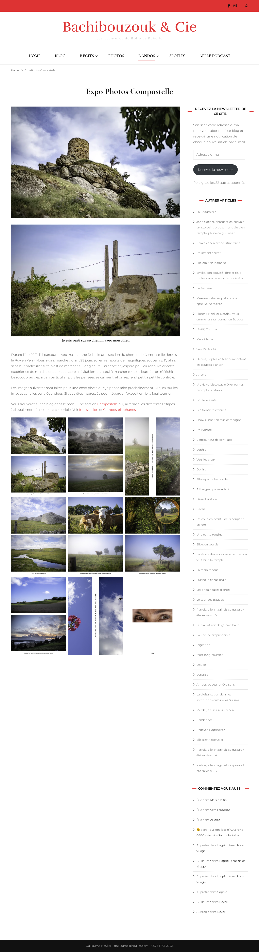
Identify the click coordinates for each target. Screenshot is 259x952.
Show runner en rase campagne (218, 420)
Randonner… (205, 720)
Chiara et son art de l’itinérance (218, 243)
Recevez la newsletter (215, 170)
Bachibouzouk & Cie (129, 27)
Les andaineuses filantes (213, 590)
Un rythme (204, 430)
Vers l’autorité (206, 349)
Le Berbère (204, 288)
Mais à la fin (204, 339)
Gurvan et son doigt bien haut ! (218, 625)
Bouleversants (206, 400)
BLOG (60, 55)
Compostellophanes (119, 410)
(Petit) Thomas (207, 329)
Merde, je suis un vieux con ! (216, 710)
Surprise (202, 674)
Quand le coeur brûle (211, 580)
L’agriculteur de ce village (214, 440)
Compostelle (107, 404)
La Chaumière (206, 212)
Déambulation (206, 499)
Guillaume (203, 861)
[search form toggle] (246, 5)
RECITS (87, 55)
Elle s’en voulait (207, 544)
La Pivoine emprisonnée (213, 635)
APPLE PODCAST (214, 55)
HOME (34, 55)
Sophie (201, 449)
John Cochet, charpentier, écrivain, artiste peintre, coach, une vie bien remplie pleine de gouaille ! (220, 227)
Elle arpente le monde (211, 479)
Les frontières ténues (211, 410)
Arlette (201, 374)
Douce (201, 665)
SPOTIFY (177, 55)
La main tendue (207, 570)
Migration (203, 645)
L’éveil (200, 509)
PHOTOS (116, 55)
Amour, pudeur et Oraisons (216, 684)
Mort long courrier (209, 655)
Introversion (88, 410)
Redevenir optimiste (210, 730)
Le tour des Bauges (210, 599)
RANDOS (146, 55)
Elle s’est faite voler (209, 740)
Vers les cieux (205, 459)
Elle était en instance (211, 263)
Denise (201, 469)
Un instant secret (208, 253)
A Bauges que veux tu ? (212, 489)
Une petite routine (209, 534)
